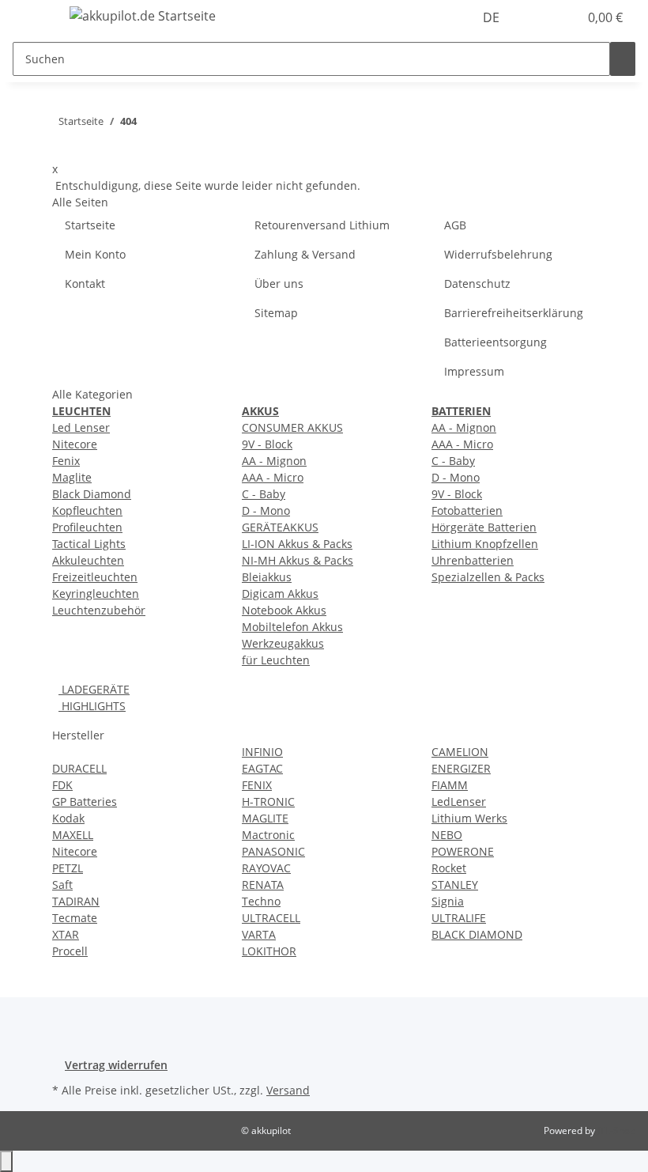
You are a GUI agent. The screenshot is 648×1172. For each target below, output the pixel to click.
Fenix (66, 460)
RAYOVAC (266, 867)
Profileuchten (87, 527)
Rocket (448, 867)
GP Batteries (84, 801)
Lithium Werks (469, 818)
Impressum (474, 371)
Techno (261, 901)
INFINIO (262, 751)
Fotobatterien (467, 510)
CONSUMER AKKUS (292, 427)
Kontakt (85, 283)
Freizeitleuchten (95, 576)
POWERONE (462, 851)
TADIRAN (76, 901)
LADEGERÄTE (94, 689)
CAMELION (459, 751)
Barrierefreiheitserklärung (513, 312)
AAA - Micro (272, 477)
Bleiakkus (267, 576)
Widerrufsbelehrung (498, 254)
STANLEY (454, 884)
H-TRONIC (268, 801)
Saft (62, 884)
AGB (455, 225)
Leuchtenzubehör (98, 610)
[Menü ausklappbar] (32, 18)
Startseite (90, 225)
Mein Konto (95, 254)
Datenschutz (477, 283)
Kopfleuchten (87, 510)
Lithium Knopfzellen (484, 543)
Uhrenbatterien (472, 560)
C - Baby (263, 493)
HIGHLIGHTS (92, 705)
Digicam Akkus (280, 593)
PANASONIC (273, 851)
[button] (534, 17)
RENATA (263, 884)
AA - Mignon (274, 460)
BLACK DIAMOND (476, 934)
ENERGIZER (461, 768)
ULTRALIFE (458, 917)
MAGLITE (265, 818)
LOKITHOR (269, 950)
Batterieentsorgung (495, 342)
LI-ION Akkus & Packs (297, 543)
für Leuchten (276, 659)
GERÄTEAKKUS (280, 527)
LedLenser (458, 801)
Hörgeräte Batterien (484, 527)
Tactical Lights (89, 543)
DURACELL (79, 768)
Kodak (68, 818)
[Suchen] (622, 59)
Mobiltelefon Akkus (292, 626)
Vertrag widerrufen (116, 1064)
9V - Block (267, 444)
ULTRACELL (271, 917)
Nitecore (74, 444)
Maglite (72, 477)
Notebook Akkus (284, 610)
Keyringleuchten (95, 593)
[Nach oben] (6, 1161)
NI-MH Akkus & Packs (297, 560)
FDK (62, 784)
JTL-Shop (616, 1130)
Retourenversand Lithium (322, 225)
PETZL (67, 867)
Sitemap (276, 312)
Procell (70, 950)
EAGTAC (262, 768)
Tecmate (74, 917)
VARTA (259, 934)
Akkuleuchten (88, 560)
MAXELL (72, 834)
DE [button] (493, 17)
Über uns (278, 283)
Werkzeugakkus (283, 643)
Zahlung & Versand (305, 254)
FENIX (257, 784)
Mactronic (268, 834)
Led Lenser (81, 427)
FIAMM (449, 784)
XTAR (65, 934)
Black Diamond (91, 493)
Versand (288, 1090)
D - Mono (266, 510)
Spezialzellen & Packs (487, 576)
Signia (447, 901)
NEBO (446, 834)
